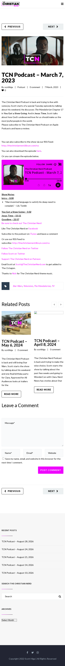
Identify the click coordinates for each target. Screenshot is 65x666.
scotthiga (8, 87)
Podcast (21, 87)
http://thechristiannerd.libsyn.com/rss (20, 145)
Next (51, 26)
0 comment (35, 87)
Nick (14, 273)
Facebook (33, 228)
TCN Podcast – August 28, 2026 (17, 541)
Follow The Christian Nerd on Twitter (20, 248)
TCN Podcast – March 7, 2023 (32, 77)
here (39, 151)
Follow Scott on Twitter (13, 253)
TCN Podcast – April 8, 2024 (47, 342)
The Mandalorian (42, 286)
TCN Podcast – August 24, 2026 (17, 549)
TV (53, 286)
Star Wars (17, 286)
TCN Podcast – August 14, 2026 (17, 565)
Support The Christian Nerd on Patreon (21, 259)
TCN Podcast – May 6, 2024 (14, 343)
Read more (11, 394)
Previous (14, 26)
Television (28, 286)
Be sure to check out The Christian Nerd (21, 223)
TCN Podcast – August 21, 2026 (17, 557)
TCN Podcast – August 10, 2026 (17, 572)
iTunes (33, 233)
